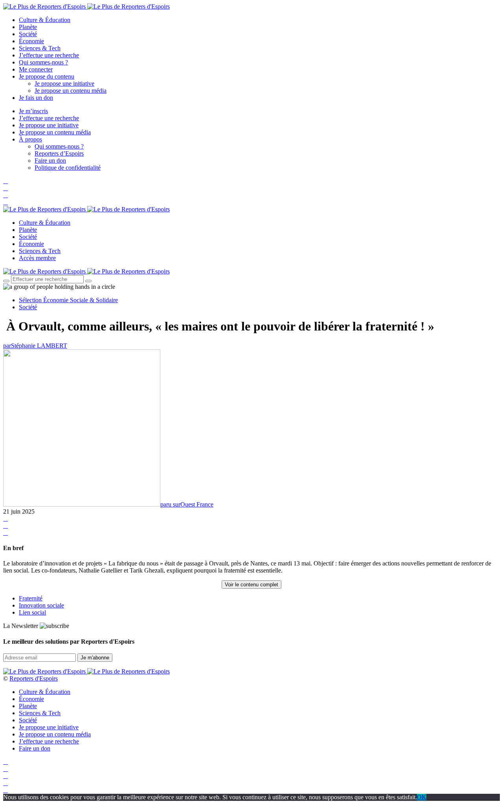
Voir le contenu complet (251, 584)
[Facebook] (5, 181)
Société (28, 34)
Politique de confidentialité (68, 167)
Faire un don (50, 160)
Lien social (32, 612)
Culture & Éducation (44, 20)
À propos (30, 139)
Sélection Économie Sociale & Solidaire (68, 300)
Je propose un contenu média (70, 90)
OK (421, 797)
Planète (28, 27)
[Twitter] (5, 188)
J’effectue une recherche (49, 55)
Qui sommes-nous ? (43, 62)
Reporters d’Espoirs (59, 153)
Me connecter (36, 69)
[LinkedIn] (5, 202)
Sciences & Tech (40, 48)
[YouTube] (5, 195)
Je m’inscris (33, 111)
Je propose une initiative (64, 83)
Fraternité (30, 598)
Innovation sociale (41, 605)
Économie (31, 41)
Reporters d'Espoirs (33, 678)
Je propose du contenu (46, 76)
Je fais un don (36, 97)
